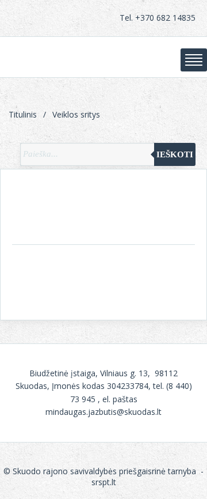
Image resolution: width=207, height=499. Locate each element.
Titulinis (23, 114)
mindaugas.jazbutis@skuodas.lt (103, 411)
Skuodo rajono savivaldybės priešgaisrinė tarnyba (100, 471)
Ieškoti (174, 154)
